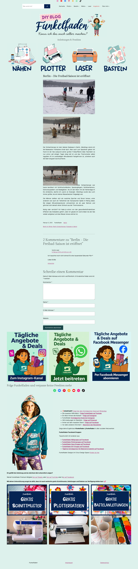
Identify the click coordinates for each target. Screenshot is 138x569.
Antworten (51, 263)
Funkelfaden (33, 563)
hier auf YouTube (52, 477)
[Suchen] (47, 6)
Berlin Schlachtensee (59, 226)
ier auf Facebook (68, 477)
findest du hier (94, 452)
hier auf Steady (37, 477)
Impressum (69, 563)
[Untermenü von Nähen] (85, 6)
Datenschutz (104, 563)
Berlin (65, 222)
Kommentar (47, 282)
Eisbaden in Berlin (71, 226)
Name (45, 302)
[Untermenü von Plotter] (71, 6)
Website (45, 318)
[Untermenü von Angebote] (99, 6)
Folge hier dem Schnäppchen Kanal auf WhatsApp (90, 411)
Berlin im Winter (47, 226)
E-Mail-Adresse (48, 310)
